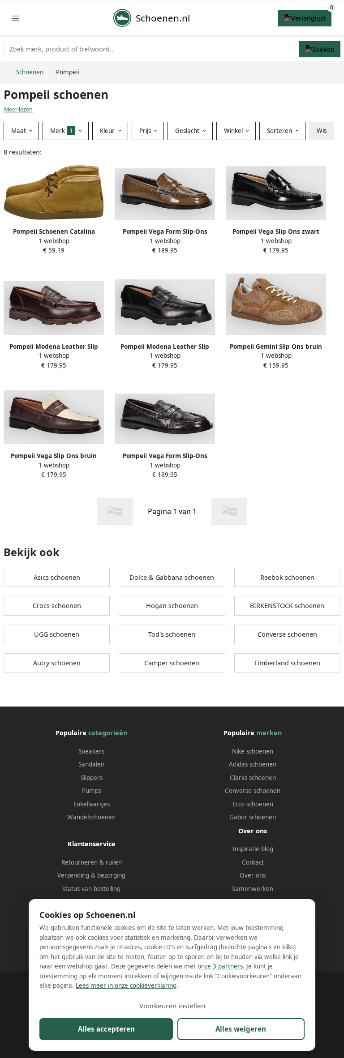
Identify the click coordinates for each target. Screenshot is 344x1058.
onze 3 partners (220, 966)
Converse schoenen (287, 634)
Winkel (234, 131)
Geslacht (188, 131)
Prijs (146, 131)
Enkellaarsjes (91, 804)
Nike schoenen (252, 751)
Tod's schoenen (171, 634)
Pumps (91, 791)
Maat (19, 131)
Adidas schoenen (252, 764)
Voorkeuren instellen (172, 1005)
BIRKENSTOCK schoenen (287, 605)
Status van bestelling (91, 889)
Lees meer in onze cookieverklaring (126, 985)
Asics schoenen (57, 577)
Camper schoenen (171, 663)
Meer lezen (18, 109)
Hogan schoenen (172, 605)
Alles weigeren (240, 1028)
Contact (253, 862)
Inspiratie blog (252, 849)
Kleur (108, 131)
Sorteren (280, 131)
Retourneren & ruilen (91, 862)
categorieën (107, 732)
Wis (322, 131)
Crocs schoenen (57, 605)
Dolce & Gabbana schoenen (171, 577)
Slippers (92, 778)
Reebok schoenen (287, 577)
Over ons (253, 875)
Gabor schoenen (252, 817)
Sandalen (91, 764)
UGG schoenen (56, 634)
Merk (61, 131)
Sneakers (91, 751)
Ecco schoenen (252, 804)
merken (269, 732)
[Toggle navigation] (15, 18)
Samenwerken (252, 889)
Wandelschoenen (91, 817)
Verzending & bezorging (91, 875)
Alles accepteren (106, 1028)
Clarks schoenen (253, 778)
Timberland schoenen (287, 663)
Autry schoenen (57, 663)
